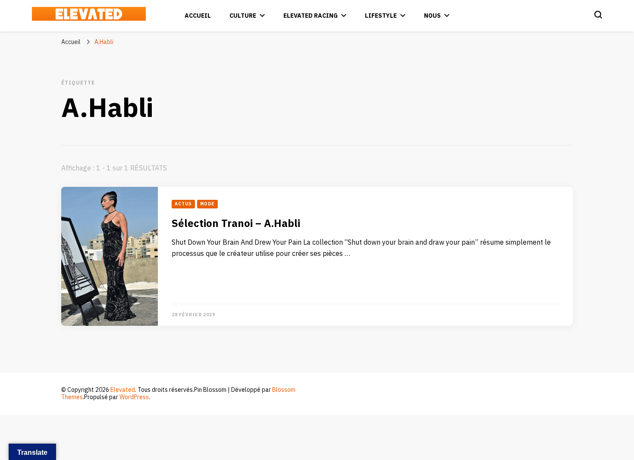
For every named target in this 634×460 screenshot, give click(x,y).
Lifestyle (381, 15)
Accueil (198, 15)
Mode (207, 204)
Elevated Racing (310, 15)
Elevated (122, 389)
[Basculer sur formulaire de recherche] (598, 15)
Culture (242, 15)
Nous (432, 15)
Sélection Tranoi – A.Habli (236, 224)
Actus (183, 204)
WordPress (134, 397)
